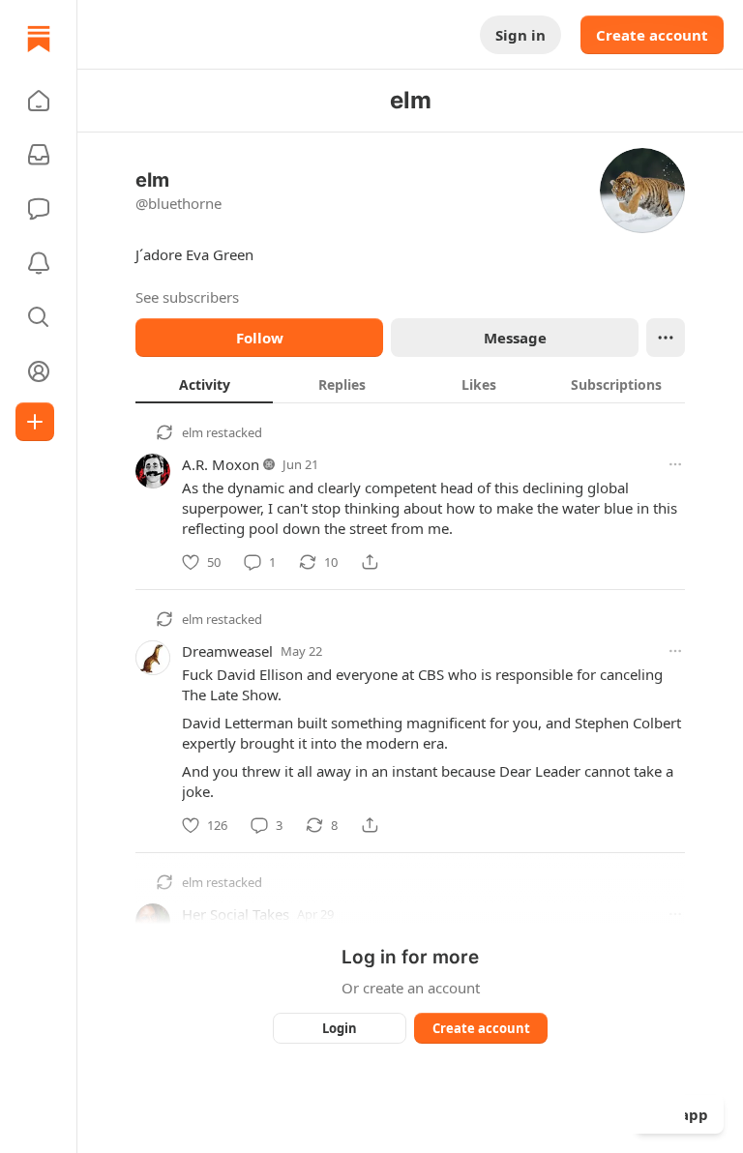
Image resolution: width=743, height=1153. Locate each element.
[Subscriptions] (38, 155)
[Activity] (38, 263)
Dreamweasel (227, 651)
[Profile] (38, 371)
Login (339, 1028)
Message (515, 337)
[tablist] (410, 384)
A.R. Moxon (220, 464)
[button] (38, 100)
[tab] (204, 384)
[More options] (675, 464)
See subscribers (187, 297)
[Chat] (38, 209)
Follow (259, 337)
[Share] (369, 562)
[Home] (38, 38)
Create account (652, 34)
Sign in (520, 34)
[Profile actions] (665, 337)
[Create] (34, 421)
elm (192, 432)
